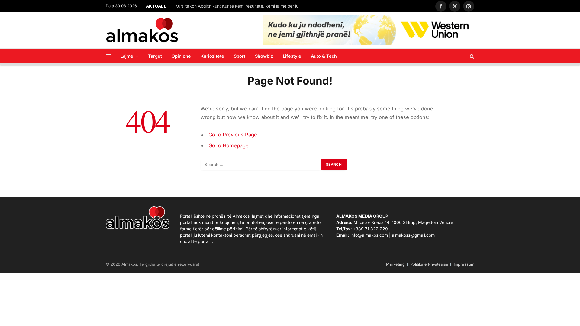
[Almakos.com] (142, 30)
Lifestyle (292, 56)
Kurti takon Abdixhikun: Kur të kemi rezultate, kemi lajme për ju (236, 6)
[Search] (471, 56)
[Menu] (108, 56)
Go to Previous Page (232, 135)
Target (155, 56)
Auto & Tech (324, 56)
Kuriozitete (212, 56)
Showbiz (264, 56)
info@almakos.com (369, 235)
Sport (239, 56)
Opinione (181, 56)
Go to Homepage (228, 145)
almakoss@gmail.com (413, 235)
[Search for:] (261, 164)
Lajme (127, 56)
